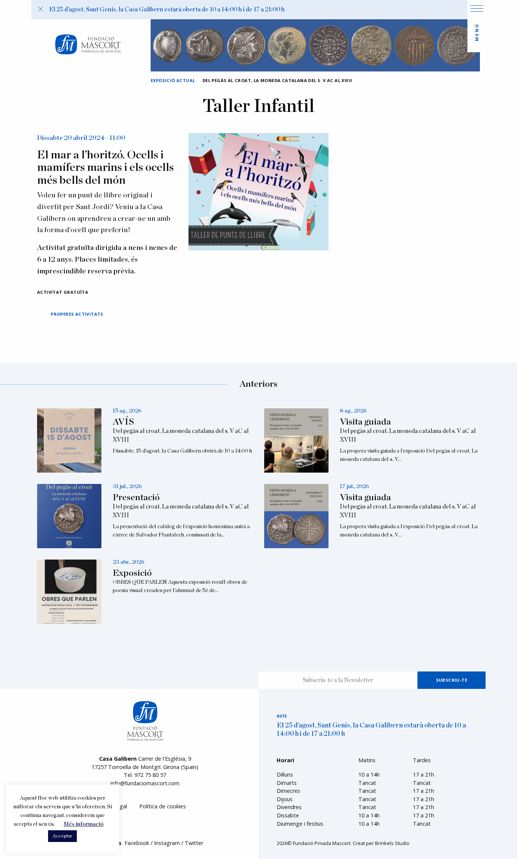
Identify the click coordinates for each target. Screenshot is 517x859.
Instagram (167, 843)
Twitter (194, 843)
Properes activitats (77, 314)
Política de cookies (162, 806)
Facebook (137, 843)
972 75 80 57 (150, 774)
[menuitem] (162, 807)
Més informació (84, 824)
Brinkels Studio (392, 843)
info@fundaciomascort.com (145, 783)
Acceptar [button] (62, 836)
